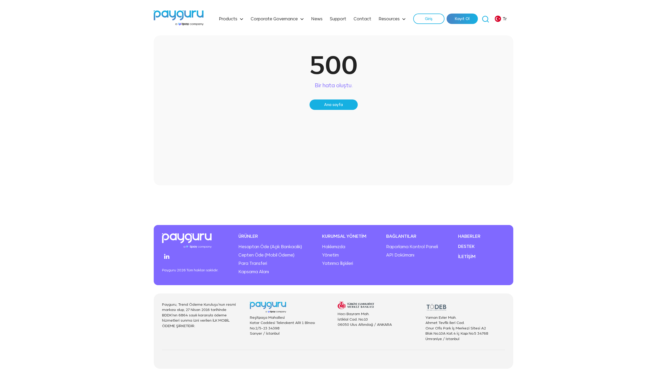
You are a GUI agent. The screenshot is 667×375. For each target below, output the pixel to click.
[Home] (178, 18)
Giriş (429, 18)
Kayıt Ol (462, 18)
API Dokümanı (400, 255)
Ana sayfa (333, 104)
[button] (501, 19)
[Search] (485, 19)
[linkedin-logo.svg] (166, 256)
